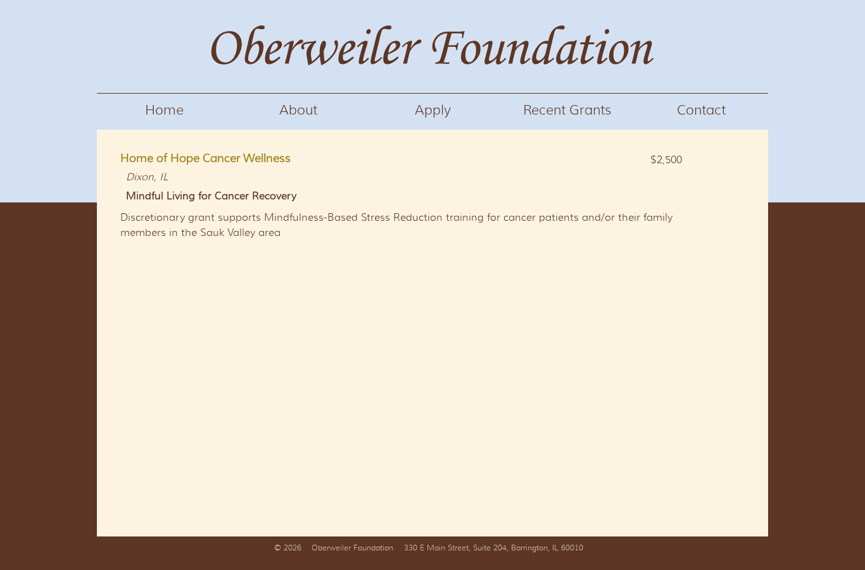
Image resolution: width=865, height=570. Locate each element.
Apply (433, 110)
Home (164, 110)
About (298, 110)
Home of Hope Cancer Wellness (205, 158)
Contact (701, 110)
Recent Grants (567, 110)
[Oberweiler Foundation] (432, 88)
